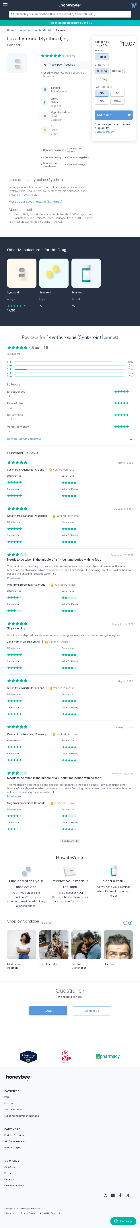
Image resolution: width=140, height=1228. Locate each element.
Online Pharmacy (14, 1185)
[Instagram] (105, 1195)
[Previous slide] (125, 922)
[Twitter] (128, 1195)
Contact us (92, 1011)
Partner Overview (14, 1135)
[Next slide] (130, 922)
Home (10, 30)
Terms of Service (28, 1213)
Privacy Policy (10, 1213)
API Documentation (15, 1141)
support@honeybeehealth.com (22, 1115)
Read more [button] (14, 578)
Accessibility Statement (50, 1213)
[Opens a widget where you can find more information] (123, 1221)
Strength (102, 64)
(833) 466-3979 (13, 1109)
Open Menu (5, 5)
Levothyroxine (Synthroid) (35, 30)
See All (46, 922)
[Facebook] (120, 1195)
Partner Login (12, 1147)
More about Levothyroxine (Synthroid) (35, 201)
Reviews (9, 1179)
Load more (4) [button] (70, 841)
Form (98, 50)
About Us (9, 1166)
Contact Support (105, 131)
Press (7, 1173)
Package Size (104, 87)
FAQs (48, 1011)
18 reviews (68, 55)
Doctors (8, 1103)
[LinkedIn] (113, 1195)
